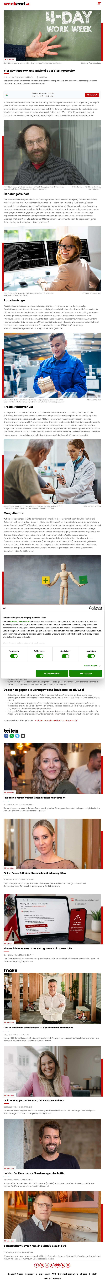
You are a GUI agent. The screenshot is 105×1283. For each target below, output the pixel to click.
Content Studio (15, 1274)
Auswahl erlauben (52, 673)
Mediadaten (31, 1274)
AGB (54, 1274)
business (10, 60)
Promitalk (10, 793)
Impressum (44, 1274)
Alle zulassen (86, 673)
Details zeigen (90, 665)
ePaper (83, 1274)
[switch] (39, 656)
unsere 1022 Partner (20, 621)
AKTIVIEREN (92, 95)
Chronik (9, 943)
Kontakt (93, 1274)
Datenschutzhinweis (68, 1274)
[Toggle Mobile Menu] (99, 3)
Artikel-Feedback (52, 1278)
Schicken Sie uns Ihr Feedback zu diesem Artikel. (56, 720)
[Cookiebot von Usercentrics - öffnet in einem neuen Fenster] (91, 608)
